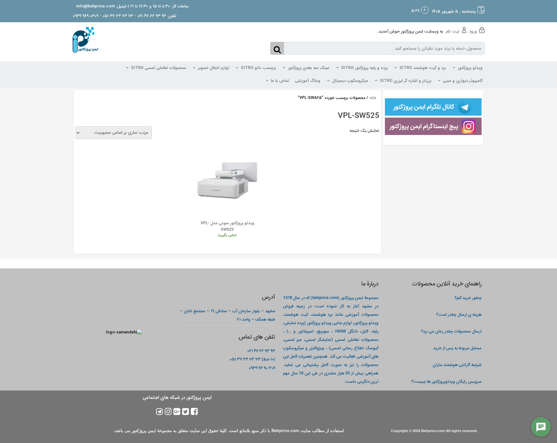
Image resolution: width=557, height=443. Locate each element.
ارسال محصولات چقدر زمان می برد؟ (451, 331)
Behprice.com (433, 431)
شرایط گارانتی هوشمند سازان (457, 364)
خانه (372, 98)
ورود (473, 31)
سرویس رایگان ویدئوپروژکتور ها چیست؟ (446, 381)
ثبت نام (452, 31)
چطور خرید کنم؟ (468, 297)
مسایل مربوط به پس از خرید (457, 347)
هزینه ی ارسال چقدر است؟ (459, 314)
